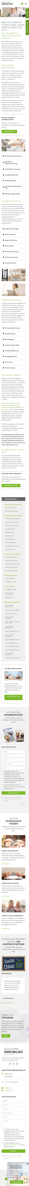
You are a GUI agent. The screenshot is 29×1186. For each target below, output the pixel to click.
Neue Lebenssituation (11, 570)
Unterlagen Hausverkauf (12, 546)
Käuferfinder (8, 597)
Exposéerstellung (10, 539)
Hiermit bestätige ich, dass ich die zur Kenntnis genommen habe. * (14, 786)
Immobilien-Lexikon (10, 589)
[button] (27, 13)
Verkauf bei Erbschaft (11, 557)
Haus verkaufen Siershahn (12, 649)
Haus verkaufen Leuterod (12, 646)
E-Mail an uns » (9, 1090)
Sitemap (14, 1181)
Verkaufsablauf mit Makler (12, 518)
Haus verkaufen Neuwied (12, 631)
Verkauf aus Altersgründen (12, 564)
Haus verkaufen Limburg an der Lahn (12, 622)
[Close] (28, 1164)
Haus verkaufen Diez (11, 613)
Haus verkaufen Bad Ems (12, 610)
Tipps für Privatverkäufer (12, 522)
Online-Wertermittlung (11, 511)
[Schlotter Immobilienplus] (7, 4)
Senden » (13, 1151)
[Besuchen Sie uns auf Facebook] (10, 1064)
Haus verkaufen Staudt (11, 643)
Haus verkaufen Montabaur (9, 617)
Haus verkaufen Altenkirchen (9, 606)
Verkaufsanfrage (9, 578)
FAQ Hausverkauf (10, 529)
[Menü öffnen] (25, 3)
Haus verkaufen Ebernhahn (9, 654)
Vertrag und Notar (10, 549)
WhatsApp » (8, 1088)
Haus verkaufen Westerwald (9, 635)
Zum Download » (13, 793)
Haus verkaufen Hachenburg (9, 627)
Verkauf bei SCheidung (10, 883)
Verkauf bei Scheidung (11, 560)
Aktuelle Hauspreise (10, 507)
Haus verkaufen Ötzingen (12, 658)
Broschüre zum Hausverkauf (9, 593)
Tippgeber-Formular (10, 581)
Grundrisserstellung (10, 542)
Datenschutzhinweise (12, 787)
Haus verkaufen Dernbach (12, 639)
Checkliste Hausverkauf (11, 525)
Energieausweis (9, 535)
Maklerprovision (9, 532)
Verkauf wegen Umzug (11, 567)
